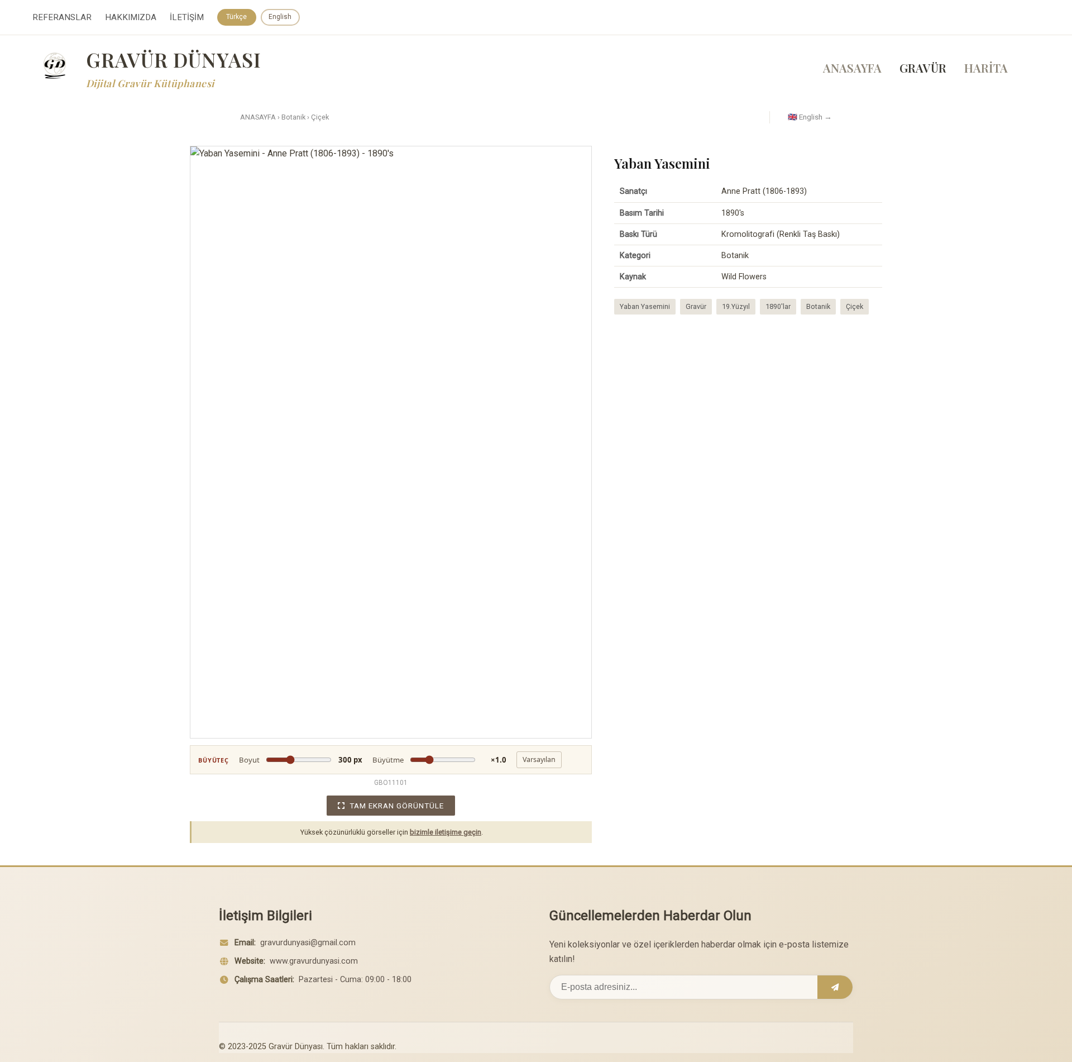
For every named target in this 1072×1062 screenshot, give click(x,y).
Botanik (293, 117)
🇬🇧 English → (810, 116)
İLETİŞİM (187, 17)
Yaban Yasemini (645, 306)
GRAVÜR (922, 67)
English (280, 17)
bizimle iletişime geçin (445, 832)
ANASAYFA (852, 67)
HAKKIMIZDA (130, 17)
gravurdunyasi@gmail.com (308, 942)
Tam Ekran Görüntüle (397, 805)
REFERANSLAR (62, 17)
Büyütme (439, 760)
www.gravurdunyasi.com (314, 961)
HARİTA (986, 67)
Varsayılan (539, 759)
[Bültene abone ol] (835, 987)
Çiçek (320, 117)
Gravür (696, 306)
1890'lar (778, 306)
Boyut (300, 760)
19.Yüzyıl (736, 306)
